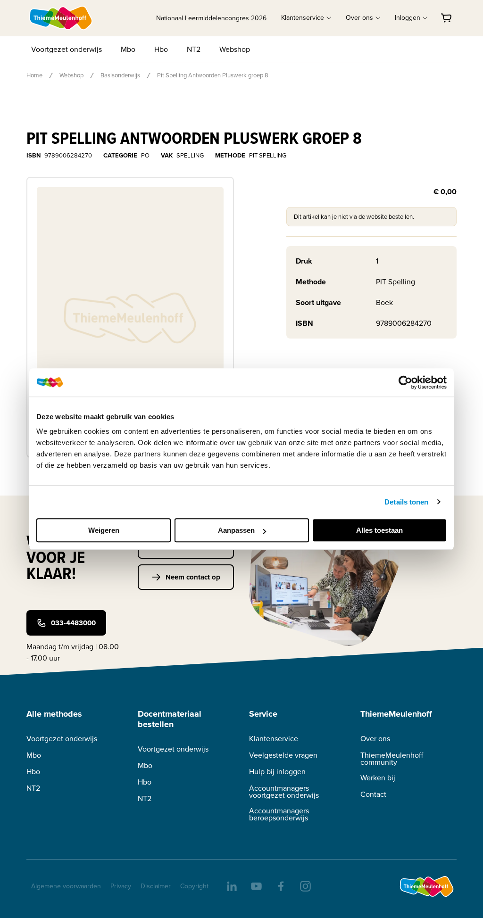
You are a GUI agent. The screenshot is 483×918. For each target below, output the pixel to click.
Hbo (161, 49)
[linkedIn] (231, 885)
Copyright (194, 886)
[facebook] (280, 885)
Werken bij (377, 777)
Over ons (375, 738)
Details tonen (406, 502)
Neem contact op (193, 577)
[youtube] (255, 885)
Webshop (234, 49)
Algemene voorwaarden (66, 886)
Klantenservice (273, 738)
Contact (373, 794)
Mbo (128, 49)
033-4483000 (73, 623)
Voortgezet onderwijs (66, 49)
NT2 (193, 49)
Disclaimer (156, 886)
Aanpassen (236, 530)
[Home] (61, 18)
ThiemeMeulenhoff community (391, 759)
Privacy (120, 886)
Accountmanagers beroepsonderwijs (279, 814)
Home (34, 75)
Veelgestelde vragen (283, 755)
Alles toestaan (379, 530)
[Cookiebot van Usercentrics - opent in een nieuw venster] (405, 382)
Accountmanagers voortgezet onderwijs (284, 792)
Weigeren (103, 530)
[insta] (304, 885)
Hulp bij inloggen (277, 771)
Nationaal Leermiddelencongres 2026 (211, 18)
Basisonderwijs (120, 75)
